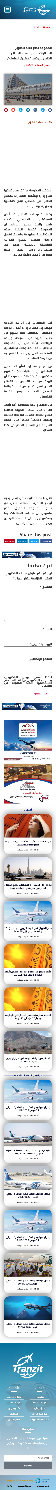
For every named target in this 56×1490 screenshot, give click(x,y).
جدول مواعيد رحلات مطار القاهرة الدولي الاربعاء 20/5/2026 (28, 1282)
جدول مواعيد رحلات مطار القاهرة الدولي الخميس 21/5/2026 (28, 1239)
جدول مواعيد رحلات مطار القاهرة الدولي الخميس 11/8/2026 (28, 1109)
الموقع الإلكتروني (40, 658)
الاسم (47, 629)
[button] (7, 10)
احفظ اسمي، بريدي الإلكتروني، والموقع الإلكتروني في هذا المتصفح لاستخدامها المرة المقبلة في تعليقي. (28, 681)
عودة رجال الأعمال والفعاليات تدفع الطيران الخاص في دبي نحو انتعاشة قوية (28, 886)
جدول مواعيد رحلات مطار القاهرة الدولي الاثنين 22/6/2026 (28, 1195)
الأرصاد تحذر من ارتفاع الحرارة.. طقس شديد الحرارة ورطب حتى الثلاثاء (28, 973)
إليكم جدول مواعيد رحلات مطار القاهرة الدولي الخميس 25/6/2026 (28, 1152)
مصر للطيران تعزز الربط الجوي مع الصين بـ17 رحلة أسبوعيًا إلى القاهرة (28, 930)
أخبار (36, 27)
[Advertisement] (28, 157)
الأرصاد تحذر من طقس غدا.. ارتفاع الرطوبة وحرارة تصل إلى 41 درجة (28, 1016)
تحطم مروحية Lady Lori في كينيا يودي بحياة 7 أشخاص (28, 1060)
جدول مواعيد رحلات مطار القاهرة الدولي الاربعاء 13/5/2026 (28, 1325)
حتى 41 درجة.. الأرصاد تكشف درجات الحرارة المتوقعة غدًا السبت (28, 843)
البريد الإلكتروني (40, 644)
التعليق (46, 586)
